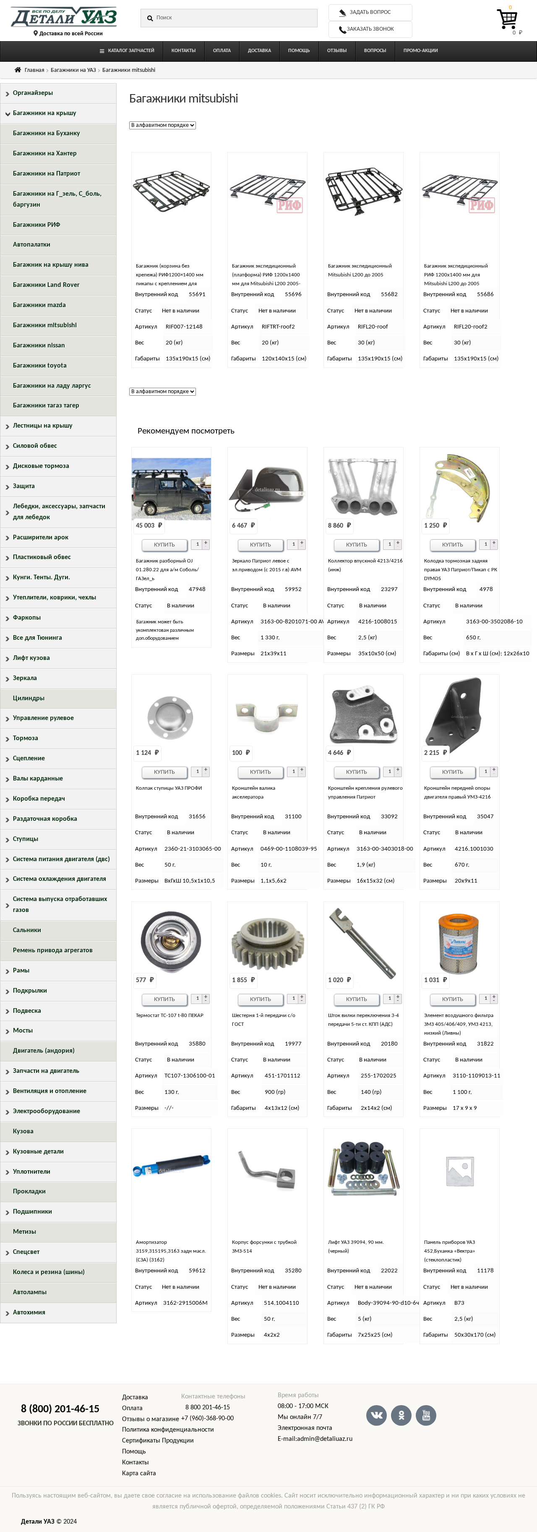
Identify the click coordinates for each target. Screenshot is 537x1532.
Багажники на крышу (44, 113)
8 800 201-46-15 (207, 1407)
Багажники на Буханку (46, 133)
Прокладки (29, 1191)
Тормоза (25, 738)
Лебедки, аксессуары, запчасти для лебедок (59, 512)
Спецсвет (26, 1252)
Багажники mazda (39, 305)
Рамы (21, 970)
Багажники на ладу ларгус (52, 386)
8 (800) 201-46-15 (60, 1409)
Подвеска (27, 1011)
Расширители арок (40, 537)
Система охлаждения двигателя (59, 879)
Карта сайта (139, 1473)
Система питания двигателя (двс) (61, 859)
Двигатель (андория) (44, 1051)
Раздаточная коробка (45, 819)
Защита (24, 486)
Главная (34, 70)
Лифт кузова (31, 658)
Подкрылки (30, 991)
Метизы (24, 1232)
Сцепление (29, 758)
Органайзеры (33, 93)
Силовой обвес (35, 446)
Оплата (132, 1408)
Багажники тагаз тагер (46, 405)
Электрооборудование (46, 1111)
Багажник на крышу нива (51, 265)
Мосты (23, 1030)
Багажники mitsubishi (45, 325)
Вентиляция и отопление (49, 1091)
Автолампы (30, 1292)
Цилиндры (28, 698)
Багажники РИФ (36, 225)
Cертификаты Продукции (158, 1440)
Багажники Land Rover (46, 285)
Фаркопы (27, 618)
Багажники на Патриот (46, 174)
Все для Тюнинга (37, 638)
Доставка (135, 1397)
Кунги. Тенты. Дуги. (41, 577)
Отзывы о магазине (150, 1419)
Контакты (135, 1462)
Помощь (134, 1451)
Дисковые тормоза (41, 466)
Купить (164, 545)
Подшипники (32, 1212)
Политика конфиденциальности (168, 1430)
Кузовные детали (38, 1151)
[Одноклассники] (401, 1415)
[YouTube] (426, 1415)
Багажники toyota (40, 366)
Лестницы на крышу (43, 426)
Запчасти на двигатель (46, 1071)
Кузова (23, 1131)
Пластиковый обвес (42, 557)
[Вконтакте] (376, 1415)
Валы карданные (38, 778)
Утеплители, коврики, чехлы (54, 597)
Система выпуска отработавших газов (60, 905)
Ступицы (25, 839)
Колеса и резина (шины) (49, 1272)
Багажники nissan (39, 345)
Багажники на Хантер (45, 153)
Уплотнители (31, 1172)
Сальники (27, 930)
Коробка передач (39, 799)
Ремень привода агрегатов (53, 950)
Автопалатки (31, 245)
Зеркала (25, 678)
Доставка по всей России (71, 34)
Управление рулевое (43, 718)
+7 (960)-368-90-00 (207, 1418)
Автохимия (29, 1312)
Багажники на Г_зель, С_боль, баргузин (57, 199)
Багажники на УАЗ (73, 70)
